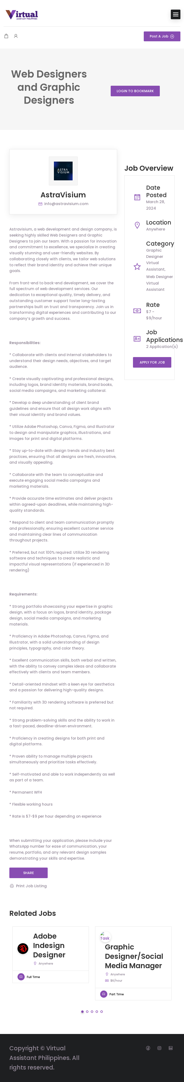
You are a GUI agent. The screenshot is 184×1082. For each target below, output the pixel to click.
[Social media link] (148, 1048)
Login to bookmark (135, 91)
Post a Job (159, 36)
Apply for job (152, 362)
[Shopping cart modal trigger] (6, 36)
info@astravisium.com (66, 204)
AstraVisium (63, 195)
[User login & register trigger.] (15, 36)
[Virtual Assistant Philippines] (22, 14)
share (28, 872)
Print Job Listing (31, 886)
